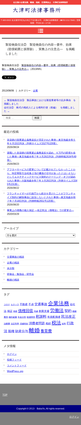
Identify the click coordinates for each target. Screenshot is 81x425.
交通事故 (40, 304)
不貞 (31, 304)
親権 (11, 331)
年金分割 (22, 317)
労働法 (57, 310)
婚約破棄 (13, 317)
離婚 (34, 330)
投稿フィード (14, 359)
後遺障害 (31, 317)
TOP (5, 394)
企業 (35, 90)
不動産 (24, 304)
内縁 (36, 311)
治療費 (7, 323)
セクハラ (15, 304)
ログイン (12, 354)
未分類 (10, 268)
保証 (9, 311)
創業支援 (44, 311)
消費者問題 (37, 323)
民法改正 (68, 317)
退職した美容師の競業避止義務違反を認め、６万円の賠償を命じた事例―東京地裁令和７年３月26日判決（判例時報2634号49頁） (41, 156)
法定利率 (15, 323)
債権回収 (25, 311)
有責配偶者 (53, 316)
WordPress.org (15, 371)
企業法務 (58, 303)
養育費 (46, 331)
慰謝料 (41, 317)
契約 (68, 311)
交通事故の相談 (15, 256)
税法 (56, 322)
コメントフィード (17, 365)
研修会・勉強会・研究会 (20, 274)
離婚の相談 (13, 279)
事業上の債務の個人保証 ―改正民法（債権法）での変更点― (40, 210)
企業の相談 (13, 262)
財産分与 (21, 331)
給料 (64, 323)
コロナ (7, 304)
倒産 (15, 311)
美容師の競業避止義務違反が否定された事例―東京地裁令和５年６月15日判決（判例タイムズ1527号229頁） (41, 141)
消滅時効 (24, 323)
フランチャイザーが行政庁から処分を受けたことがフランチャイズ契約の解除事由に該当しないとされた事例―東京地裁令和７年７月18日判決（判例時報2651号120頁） (41, 197)
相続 (48, 323)
